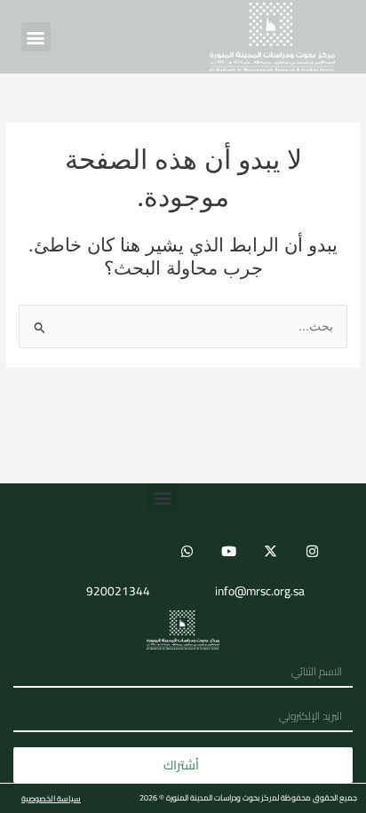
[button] (36, 37)
